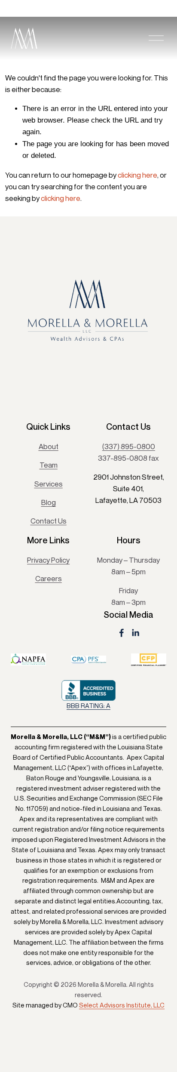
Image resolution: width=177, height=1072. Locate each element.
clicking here (137, 174)
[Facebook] (121, 632)
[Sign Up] (151, 389)
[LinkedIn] (135, 632)
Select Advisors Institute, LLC (122, 1005)
